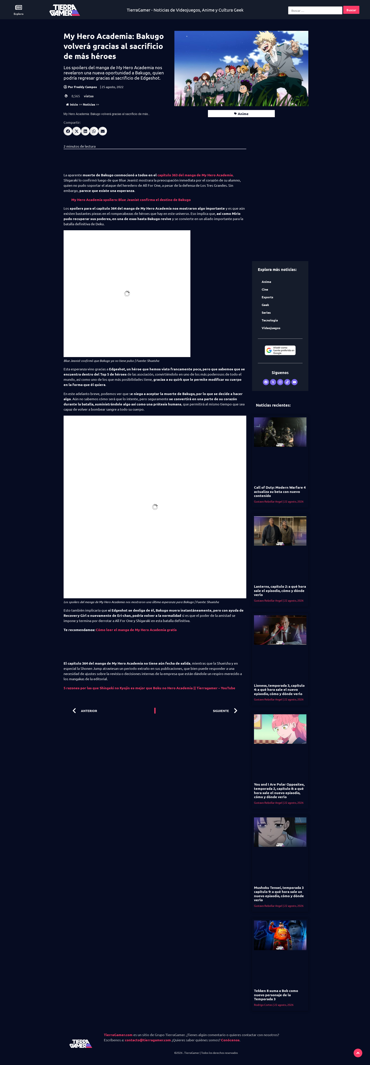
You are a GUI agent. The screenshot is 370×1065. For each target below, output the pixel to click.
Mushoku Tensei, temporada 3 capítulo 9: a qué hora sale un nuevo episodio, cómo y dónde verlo (279, 893)
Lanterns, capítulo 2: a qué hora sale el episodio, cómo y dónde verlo (280, 590)
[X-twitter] (273, 382)
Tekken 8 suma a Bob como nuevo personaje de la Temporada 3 (276, 994)
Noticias (89, 104)
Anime (243, 113)
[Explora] (18, 7)
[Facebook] (266, 382)
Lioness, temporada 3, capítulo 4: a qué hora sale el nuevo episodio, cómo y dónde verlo (279, 689)
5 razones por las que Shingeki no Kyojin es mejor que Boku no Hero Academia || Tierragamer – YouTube (149, 688)
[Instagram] (280, 382)
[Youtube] (294, 382)
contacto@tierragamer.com (148, 1040)
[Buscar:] (315, 10)
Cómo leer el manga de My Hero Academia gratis (136, 629)
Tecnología (270, 320)
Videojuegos (271, 328)
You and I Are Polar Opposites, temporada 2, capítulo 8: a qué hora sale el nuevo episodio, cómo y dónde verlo (279, 790)
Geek (265, 305)
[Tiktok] (287, 382)
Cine (265, 289)
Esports (267, 297)
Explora (19, 13)
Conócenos (230, 1040)
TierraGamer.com (118, 1034)
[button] (68, 131)
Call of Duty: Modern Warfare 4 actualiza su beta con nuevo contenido (280, 491)
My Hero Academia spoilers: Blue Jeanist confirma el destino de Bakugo (131, 199)
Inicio (74, 104)
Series (266, 312)
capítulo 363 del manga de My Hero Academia (195, 175)
